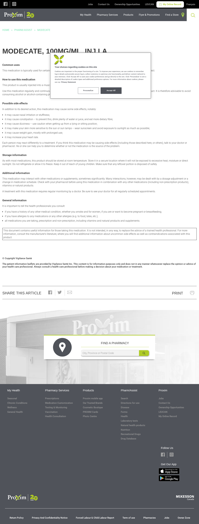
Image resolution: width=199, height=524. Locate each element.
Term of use (129, 517)
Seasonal (12, 398)
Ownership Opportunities (127, 4)
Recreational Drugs (131, 434)
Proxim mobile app (93, 398)
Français (190, 4)
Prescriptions (52, 398)
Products (88, 390)
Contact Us (104, 4)
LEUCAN (149, 4)
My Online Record (171, 4)
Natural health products (133, 425)
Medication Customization (59, 403)
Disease (125, 407)
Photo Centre (90, 416)
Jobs (90, 4)
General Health (15, 412)
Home (5, 30)
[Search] (144, 353)
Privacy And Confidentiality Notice (49, 517)
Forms (124, 412)
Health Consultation (55, 416)
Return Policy (16, 517)
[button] (5, 4)
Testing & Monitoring (56, 407)
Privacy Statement (68, 82)
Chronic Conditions (17, 403)
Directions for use (130, 403)
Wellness (12, 407)
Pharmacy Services (57, 390)
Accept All (111, 90)
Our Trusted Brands (93, 403)
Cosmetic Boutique (93, 407)
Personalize (88, 90)
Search (124, 398)
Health (124, 416)
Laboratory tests (129, 420)
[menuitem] (86, 15)
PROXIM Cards (90, 412)
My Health (13, 390)
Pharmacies (149, 517)
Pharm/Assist (23, 30)
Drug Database (128, 438)
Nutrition (125, 429)
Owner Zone (184, 517)
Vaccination (51, 412)
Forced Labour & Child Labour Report (95, 517)
